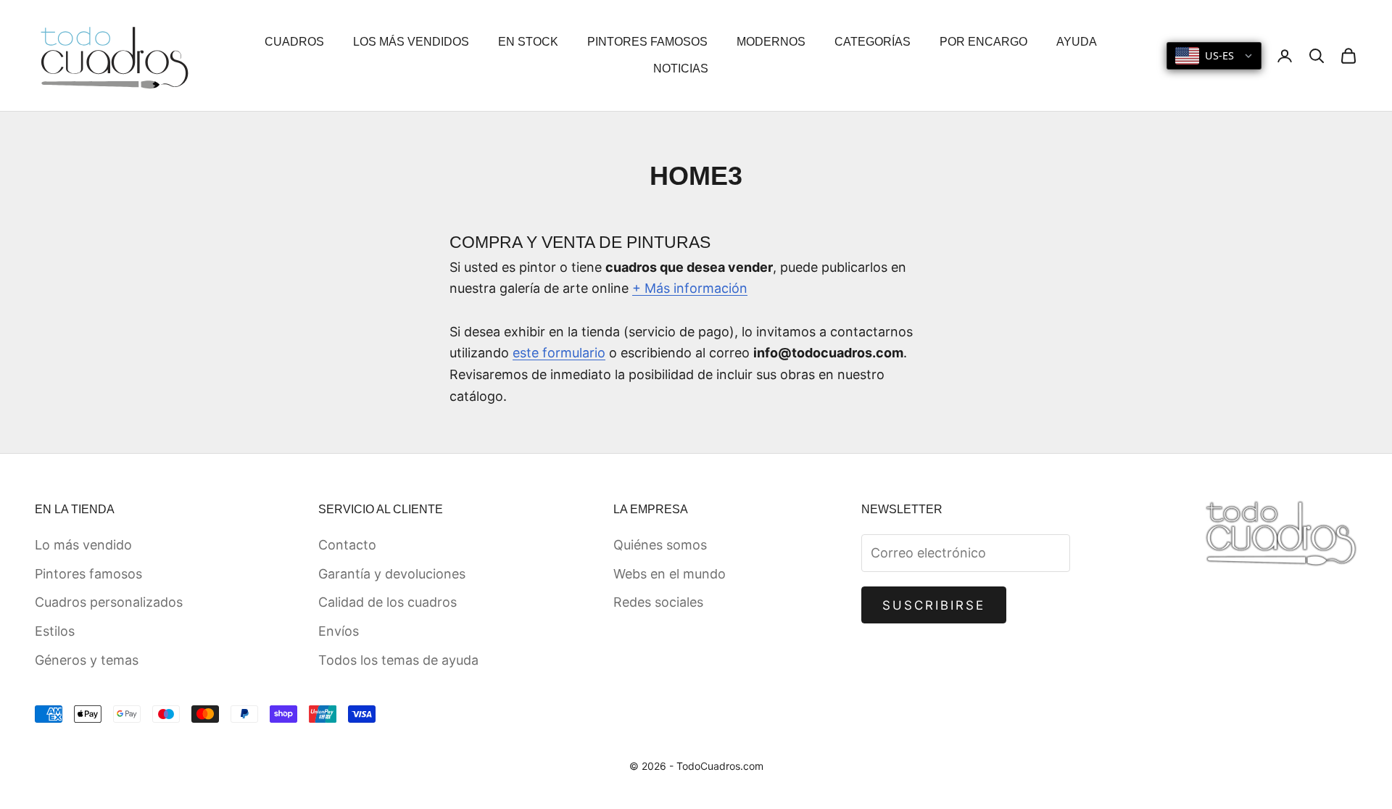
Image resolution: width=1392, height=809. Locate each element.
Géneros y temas (86, 660)
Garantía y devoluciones (391, 573)
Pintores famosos (88, 573)
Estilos (55, 631)
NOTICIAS (680, 68)
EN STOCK (528, 42)
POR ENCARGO (983, 42)
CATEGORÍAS (872, 42)
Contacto (347, 544)
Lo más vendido (83, 544)
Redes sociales (658, 602)
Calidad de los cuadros (387, 602)
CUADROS (294, 42)
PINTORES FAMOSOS (647, 42)
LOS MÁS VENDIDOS (411, 42)
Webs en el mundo (669, 573)
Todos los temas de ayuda (398, 660)
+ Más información (689, 288)
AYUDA (1076, 42)
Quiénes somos (660, 544)
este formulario (559, 352)
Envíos (338, 631)
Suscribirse (934, 605)
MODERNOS (771, 42)
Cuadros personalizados (109, 602)
